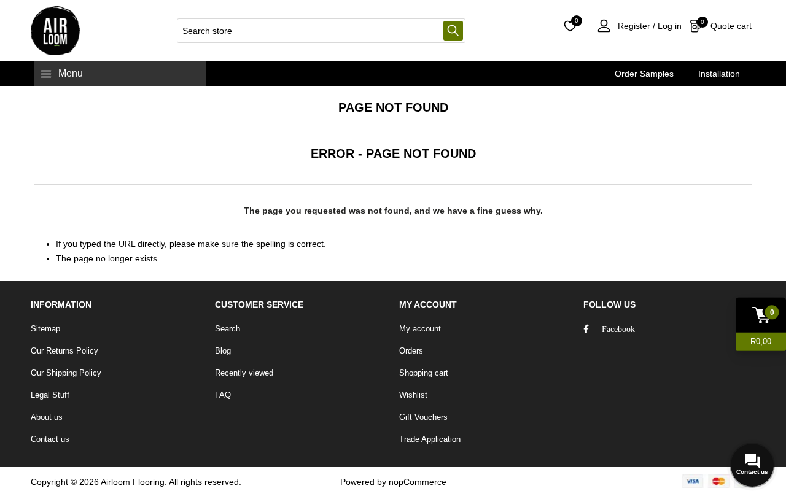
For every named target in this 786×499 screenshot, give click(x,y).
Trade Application (430, 439)
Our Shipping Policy (66, 372)
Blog (223, 350)
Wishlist (413, 395)
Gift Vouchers (423, 417)
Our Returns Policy (64, 350)
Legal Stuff (50, 395)
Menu (70, 73)
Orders (411, 350)
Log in (668, 26)
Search (453, 31)
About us (47, 417)
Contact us (50, 439)
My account (420, 328)
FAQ (223, 395)
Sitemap (45, 328)
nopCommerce (417, 482)
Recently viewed (244, 372)
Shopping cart (423, 372)
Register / (636, 26)
